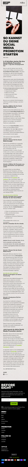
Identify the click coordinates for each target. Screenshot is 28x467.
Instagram (3, 439)
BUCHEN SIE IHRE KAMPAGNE (10, 195)
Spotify (3, 428)
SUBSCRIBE (14, 403)
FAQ (2, 417)
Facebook (3, 437)
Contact (3, 423)
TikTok (2, 432)
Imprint (3, 419)
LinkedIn (3, 441)
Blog (2, 415)
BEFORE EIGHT (16, 457)
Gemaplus (3, 413)
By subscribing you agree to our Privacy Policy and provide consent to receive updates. (13, 407)
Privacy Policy (4, 421)
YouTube (3, 430)
